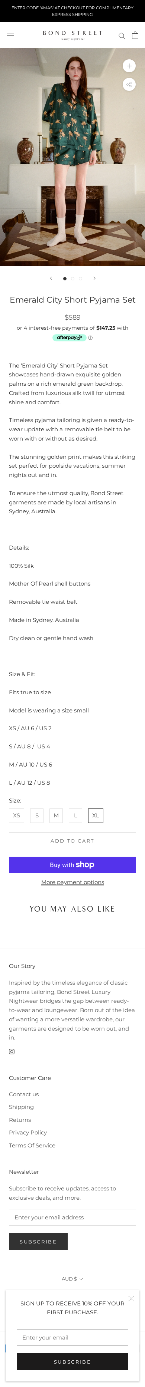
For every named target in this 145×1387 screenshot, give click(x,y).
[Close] (131, 1298)
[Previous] (51, 278)
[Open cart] (135, 35)
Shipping (21, 1106)
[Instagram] (11, 1051)
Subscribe (72, 1362)
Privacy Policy (28, 1132)
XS (16, 815)
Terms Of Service (32, 1145)
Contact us (24, 1094)
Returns (20, 1119)
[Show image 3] (80, 278)
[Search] (122, 35)
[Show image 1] (65, 278)
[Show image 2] (72, 278)
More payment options (72, 882)
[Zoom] (129, 65)
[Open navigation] (10, 35)
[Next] (94, 278)
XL (95, 815)
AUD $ (69, 1279)
